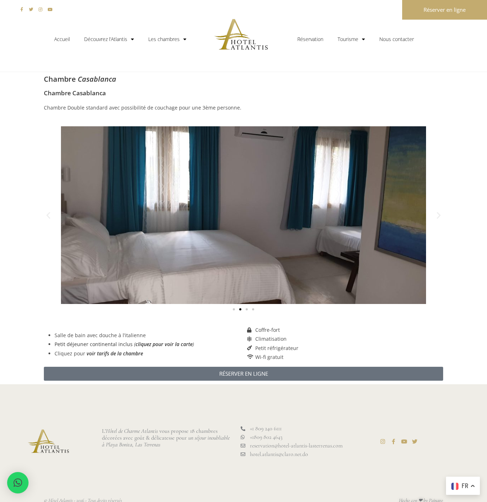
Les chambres (164, 39)
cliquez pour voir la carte (164, 344)
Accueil (62, 39)
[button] (48, 215)
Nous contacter (396, 39)
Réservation (310, 39)
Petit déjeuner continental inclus (94, 344)
